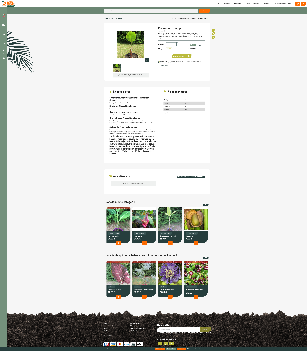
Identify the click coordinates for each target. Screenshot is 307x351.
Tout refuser (171, 348)
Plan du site (133, 330)
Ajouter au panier (179, 56)
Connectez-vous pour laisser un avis (191, 176)
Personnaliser (181, 348)
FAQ (104, 333)
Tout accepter (161, 348)
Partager (213, 30)
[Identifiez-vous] (303, 4)
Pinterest (213, 37)
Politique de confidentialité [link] (193, 348)
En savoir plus (164, 65)
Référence (160, 31)
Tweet (213, 33)
